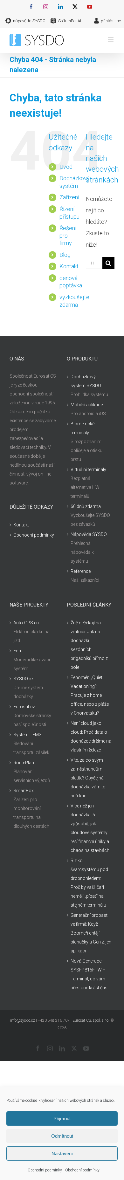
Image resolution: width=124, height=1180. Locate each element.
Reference (81, 571)
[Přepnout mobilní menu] (111, 39)
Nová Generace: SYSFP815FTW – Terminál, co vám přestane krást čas (89, 974)
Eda (17, 650)
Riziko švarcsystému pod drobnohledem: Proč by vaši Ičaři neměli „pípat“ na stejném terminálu (89, 883)
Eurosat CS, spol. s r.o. (90, 1020)
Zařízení (69, 197)
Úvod (65, 166)
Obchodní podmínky (45, 1170)
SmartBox (23, 790)
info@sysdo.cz (22, 1020)
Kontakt (69, 266)
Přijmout (62, 1118)
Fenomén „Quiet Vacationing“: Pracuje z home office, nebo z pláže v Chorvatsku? (90, 695)
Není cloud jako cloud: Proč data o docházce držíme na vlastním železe (91, 736)
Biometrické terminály (82, 428)
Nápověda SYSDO (89, 534)
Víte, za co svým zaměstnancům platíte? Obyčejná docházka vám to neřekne (88, 778)
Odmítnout (62, 1136)
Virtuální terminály (88, 469)
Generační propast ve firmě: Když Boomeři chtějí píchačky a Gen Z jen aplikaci (91, 933)
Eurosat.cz (24, 706)
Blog (65, 254)
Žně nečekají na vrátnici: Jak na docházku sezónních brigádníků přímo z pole (89, 645)
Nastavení (62, 1153)
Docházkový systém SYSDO (86, 381)
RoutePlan (23, 762)
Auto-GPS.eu (26, 622)
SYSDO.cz (23, 678)
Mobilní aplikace (87, 404)
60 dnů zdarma (86, 506)
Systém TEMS (27, 734)
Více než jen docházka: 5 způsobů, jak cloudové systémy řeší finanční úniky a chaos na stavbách (90, 828)
